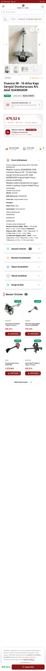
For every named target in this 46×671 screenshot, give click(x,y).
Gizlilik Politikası (28, 659)
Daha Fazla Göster (23, 382)
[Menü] (3, 6)
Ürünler (13, 19)
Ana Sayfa (5, 19)
